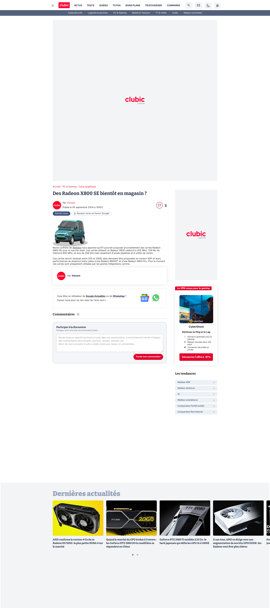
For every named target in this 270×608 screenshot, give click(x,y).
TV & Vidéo (161, 13)
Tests (90, 5)
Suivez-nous (61, 213)
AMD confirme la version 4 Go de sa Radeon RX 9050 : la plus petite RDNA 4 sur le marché (78, 543)
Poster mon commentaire (148, 357)
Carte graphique (87, 187)
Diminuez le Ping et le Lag (196, 332)
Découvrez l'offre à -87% (196, 356)
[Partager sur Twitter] (263, 593)
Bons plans (133, 5)
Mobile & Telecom (141, 13)
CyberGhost (196, 327)
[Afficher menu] (52, 5)
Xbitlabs (77, 248)
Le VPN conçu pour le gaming (193, 288)
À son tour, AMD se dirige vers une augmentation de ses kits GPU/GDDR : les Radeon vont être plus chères (237, 543)
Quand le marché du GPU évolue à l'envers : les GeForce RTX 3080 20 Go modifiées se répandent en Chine (131, 543)
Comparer (173, 5)
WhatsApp (119, 296)
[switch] (208, 5)
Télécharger (153, 5)
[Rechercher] (188, 6)
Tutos (117, 5)
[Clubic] (64, 5)
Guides (103, 5)
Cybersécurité (75, 13)
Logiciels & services (98, 13)
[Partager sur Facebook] (263, 583)
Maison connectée (193, 13)
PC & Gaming (119, 13)
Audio (175, 13)
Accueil (56, 187)
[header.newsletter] (198, 6)
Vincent (71, 203)
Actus (78, 5)
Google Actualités (95, 296)
